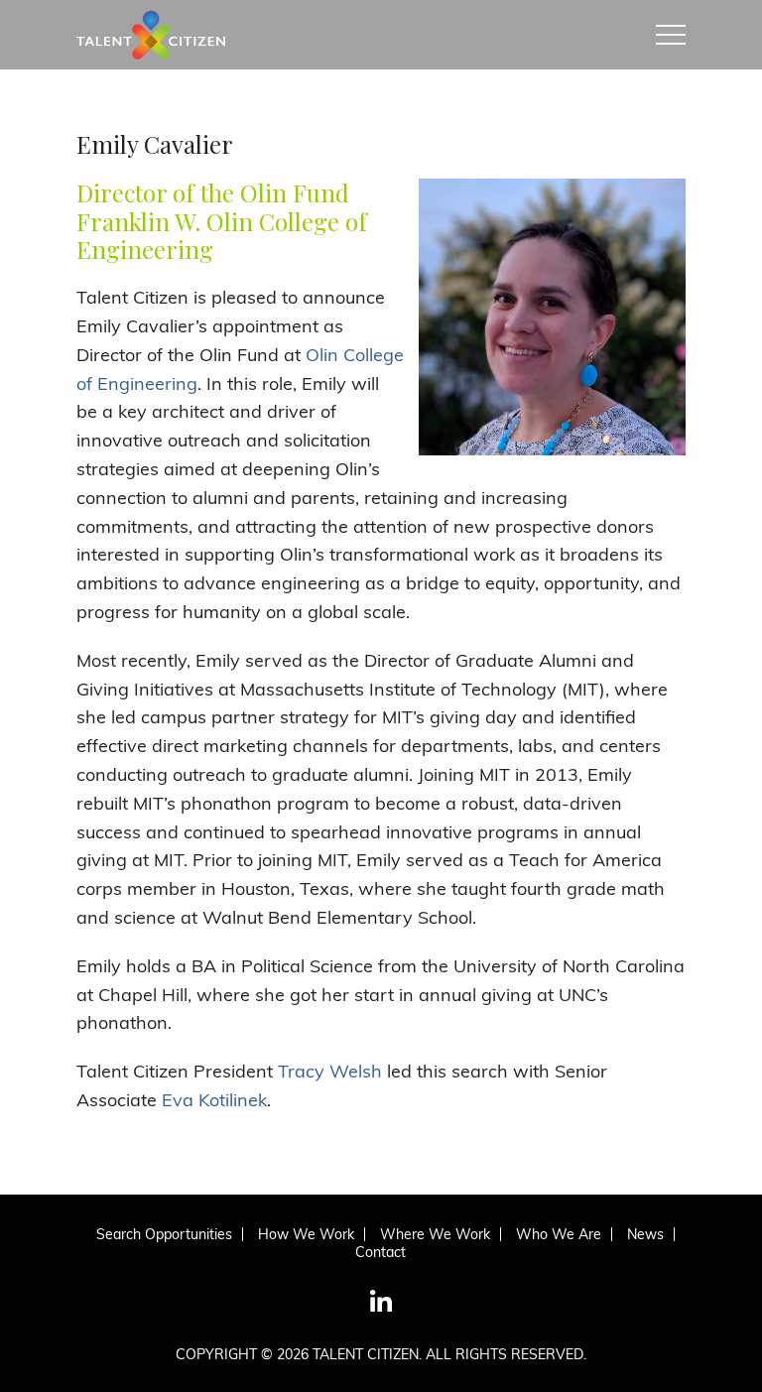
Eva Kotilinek (214, 1099)
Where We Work (435, 1234)
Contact (380, 1252)
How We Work (306, 1234)
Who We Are (558, 1234)
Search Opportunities (164, 1234)
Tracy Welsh (330, 1071)
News (645, 1234)
